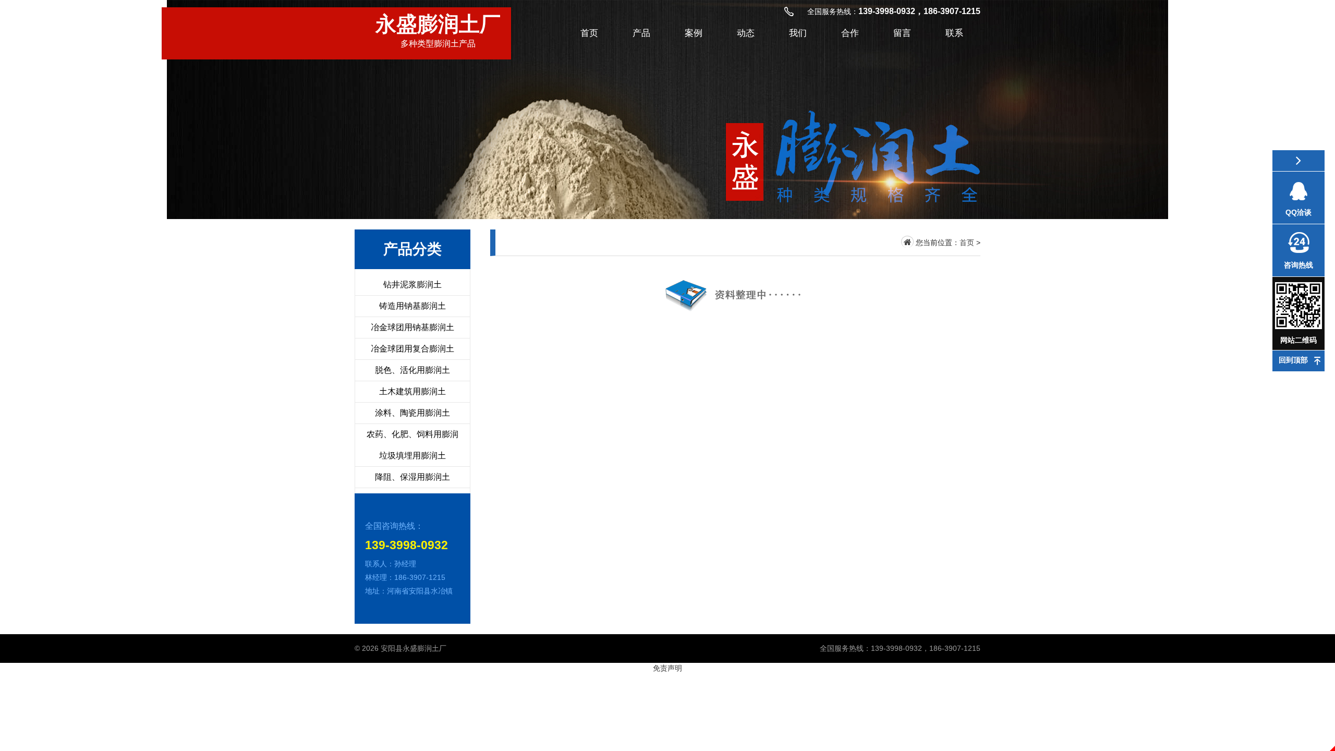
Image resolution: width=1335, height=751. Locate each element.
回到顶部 (1293, 360)
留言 (902, 33)
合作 (850, 33)
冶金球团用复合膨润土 (412, 348)
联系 (954, 33)
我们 (798, 33)
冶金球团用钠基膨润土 (412, 327)
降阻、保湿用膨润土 (412, 477)
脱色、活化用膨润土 (412, 370)
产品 (641, 33)
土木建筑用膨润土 (412, 391)
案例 (693, 33)
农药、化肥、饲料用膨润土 (412, 444)
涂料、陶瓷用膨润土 (412, 412)
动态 (746, 33)
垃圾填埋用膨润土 (412, 455)
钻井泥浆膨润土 (412, 284)
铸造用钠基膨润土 (412, 305)
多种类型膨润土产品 (438, 30)
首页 (589, 33)
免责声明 (667, 668)
